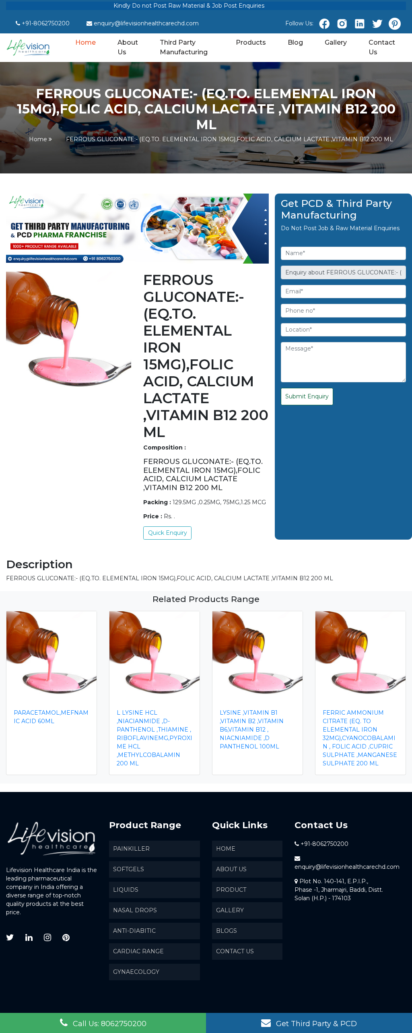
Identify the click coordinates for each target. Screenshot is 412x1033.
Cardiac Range (138, 951)
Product (231, 889)
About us (231, 869)
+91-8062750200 (46, 23)
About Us (127, 47)
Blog (295, 42)
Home (86, 42)
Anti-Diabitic (134, 930)
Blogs (226, 930)
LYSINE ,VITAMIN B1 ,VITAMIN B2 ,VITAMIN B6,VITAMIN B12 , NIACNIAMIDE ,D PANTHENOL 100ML (252, 729)
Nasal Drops (135, 910)
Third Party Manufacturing (184, 47)
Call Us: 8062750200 (108, 1023)
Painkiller (131, 848)
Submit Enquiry (307, 396)
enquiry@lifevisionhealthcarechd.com (146, 23)
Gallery (336, 42)
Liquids (125, 889)
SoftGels (128, 869)
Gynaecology (136, 971)
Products (251, 42)
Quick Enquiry (167, 532)
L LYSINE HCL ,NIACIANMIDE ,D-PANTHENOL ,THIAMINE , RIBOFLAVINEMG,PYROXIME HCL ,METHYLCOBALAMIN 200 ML (154, 738)
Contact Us (382, 47)
